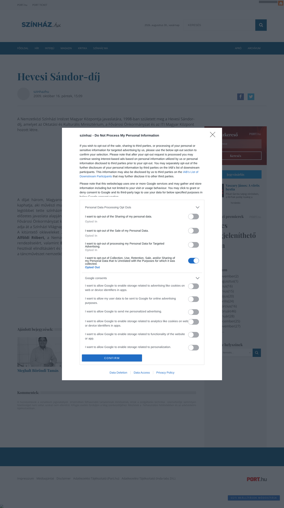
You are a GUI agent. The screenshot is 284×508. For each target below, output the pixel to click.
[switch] (193, 216)
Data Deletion (118, 372)
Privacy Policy (165, 372)
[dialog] (142, 254)
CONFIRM (112, 358)
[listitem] (142, 207)
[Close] (214, 136)
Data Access (142, 372)
